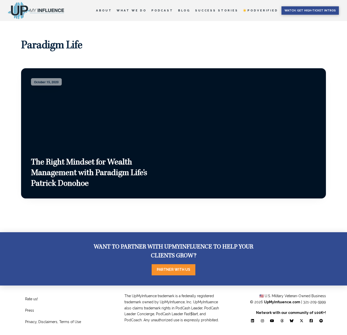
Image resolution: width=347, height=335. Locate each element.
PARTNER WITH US (173, 269)
